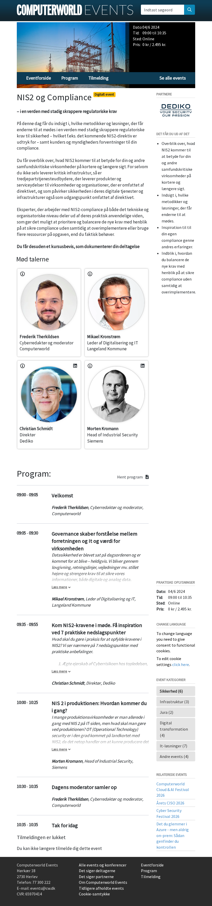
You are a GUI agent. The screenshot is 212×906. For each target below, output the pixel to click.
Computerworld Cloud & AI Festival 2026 (172, 789)
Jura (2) (166, 712)
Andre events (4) (174, 756)
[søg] (189, 9)
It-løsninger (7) (173, 745)
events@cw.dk (42, 888)
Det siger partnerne (96, 876)
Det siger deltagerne (97, 870)
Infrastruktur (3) (174, 701)
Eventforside (38, 78)
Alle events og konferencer (102, 865)
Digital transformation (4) (174, 729)
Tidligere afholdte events (101, 888)
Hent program (130, 477)
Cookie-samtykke (94, 893)
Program (69, 78)
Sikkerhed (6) (171, 691)
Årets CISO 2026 (170, 803)
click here (180, 664)
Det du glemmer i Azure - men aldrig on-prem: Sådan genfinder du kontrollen (172, 835)
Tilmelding (98, 78)
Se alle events (173, 78)
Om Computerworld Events (103, 882)
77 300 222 (41, 882)
